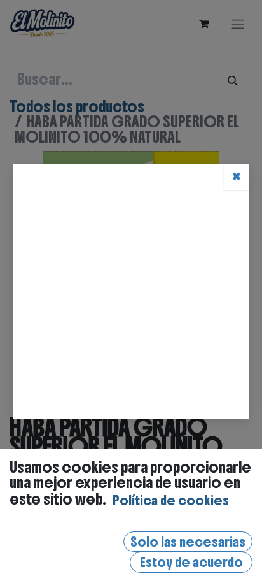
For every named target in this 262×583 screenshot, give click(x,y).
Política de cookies (171, 500)
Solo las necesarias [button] (187, 542)
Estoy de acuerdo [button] (191, 562)
